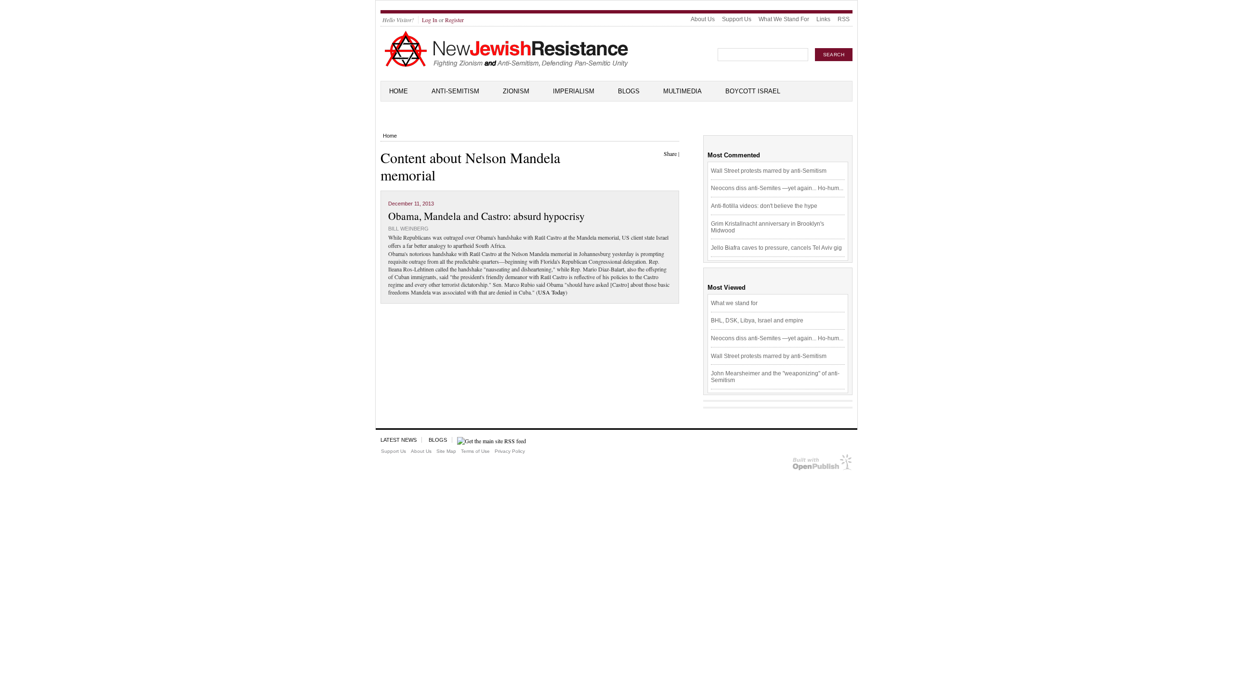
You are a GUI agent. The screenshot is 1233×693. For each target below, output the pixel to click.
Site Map (446, 451)
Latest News (398, 440)
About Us (703, 19)
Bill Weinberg (408, 228)
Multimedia (682, 91)
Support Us (736, 19)
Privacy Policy (510, 451)
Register (454, 20)
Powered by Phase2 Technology (822, 464)
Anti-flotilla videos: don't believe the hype (764, 206)
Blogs (629, 91)
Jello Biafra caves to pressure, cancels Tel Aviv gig (776, 247)
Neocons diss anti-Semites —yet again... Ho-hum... (777, 188)
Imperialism (573, 91)
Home (398, 91)
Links (823, 19)
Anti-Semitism (455, 91)
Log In (429, 20)
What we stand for (734, 303)
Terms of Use (475, 451)
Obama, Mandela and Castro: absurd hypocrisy (486, 216)
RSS (844, 19)
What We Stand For (784, 19)
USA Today (551, 292)
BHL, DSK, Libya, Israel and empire (757, 320)
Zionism (516, 91)
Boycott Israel (752, 91)
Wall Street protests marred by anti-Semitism (768, 170)
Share (670, 153)
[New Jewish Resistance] (506, 65)
